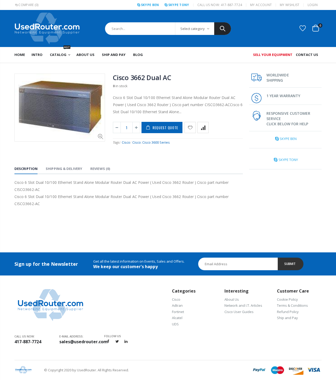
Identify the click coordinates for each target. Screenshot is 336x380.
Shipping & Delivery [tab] (64, 168)
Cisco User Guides (239, 311)
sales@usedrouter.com (81, 342)
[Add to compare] (203, 127)
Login (313, 5)
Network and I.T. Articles (243, 305)
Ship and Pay (287, 317)
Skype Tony (178, 5)
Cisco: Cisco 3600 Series (151, 142)
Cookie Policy (287, 299)
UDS (175, 324)
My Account (261, 5)
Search (222, 28)
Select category (192, 28)
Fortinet (178, 311)
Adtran (177, 305)
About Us (231, 299)
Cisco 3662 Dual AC (142, 77)
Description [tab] (26, 168)
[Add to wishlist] (190, 127)
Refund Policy (288, 311)
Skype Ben (150, 5)
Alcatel (177, 317)
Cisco (126, 142)
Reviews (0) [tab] (100, 168)
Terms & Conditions (292, 305)
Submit (290, 264)
